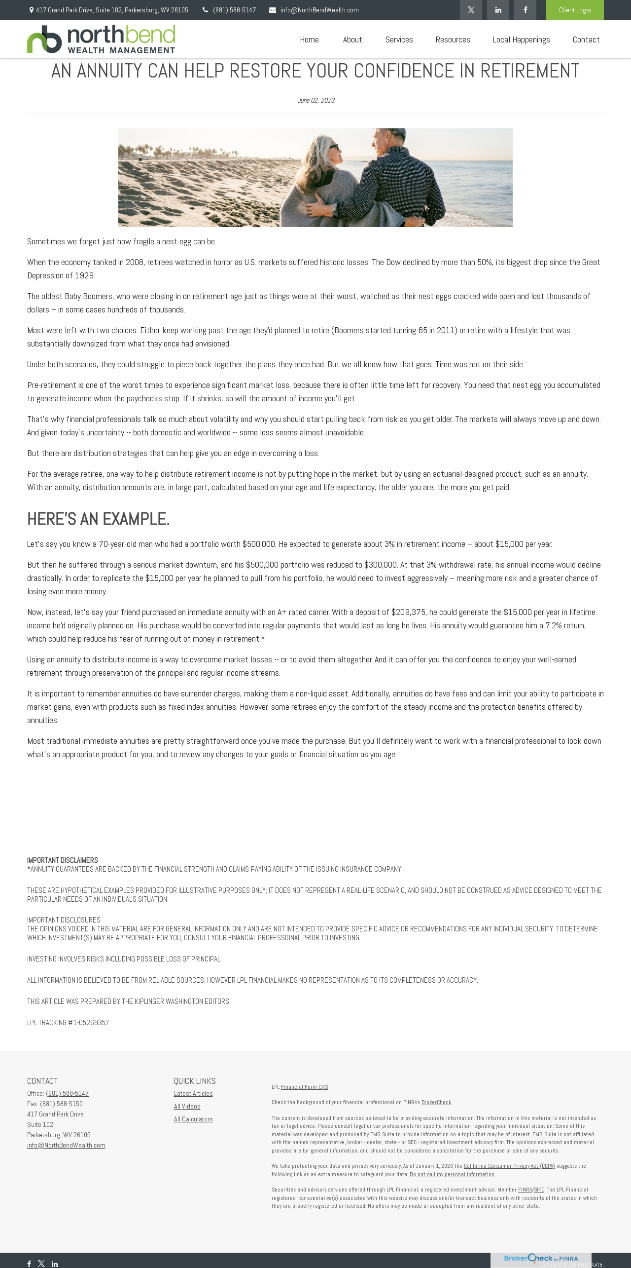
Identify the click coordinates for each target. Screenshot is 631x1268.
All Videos (187, 1106)
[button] (309, 39)
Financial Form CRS (304, 1086)
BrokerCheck (436, 1102)
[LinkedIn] (498, 10)
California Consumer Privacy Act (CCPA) (509, 1165)
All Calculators (193, 1118)
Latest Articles (193, 1093)
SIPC (539, 1189)
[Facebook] (525, 10)
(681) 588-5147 (234, 9)
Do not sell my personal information (452, 1174)
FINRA (525, 1189)
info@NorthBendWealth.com (319, 9)
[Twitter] (471, 10)
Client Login (575, 9)
